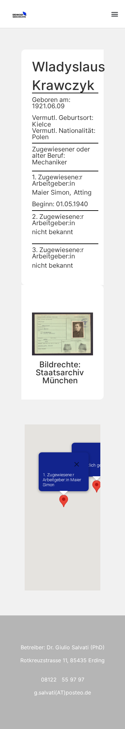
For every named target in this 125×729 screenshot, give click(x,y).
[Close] (77, 464)
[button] (114, 14)
